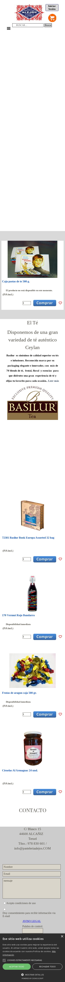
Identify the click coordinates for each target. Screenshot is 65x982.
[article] (32, 275)
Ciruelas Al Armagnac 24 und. (20, 770)
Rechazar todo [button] (47, 966)
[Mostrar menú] (8, 28)
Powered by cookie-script (32, 978)
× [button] (62, 936)
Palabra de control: (32, 926)
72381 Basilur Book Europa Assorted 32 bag (28, 537)
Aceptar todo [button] (16, 966)
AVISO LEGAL (32, 921)
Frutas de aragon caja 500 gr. (19, 692)
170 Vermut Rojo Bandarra (18, 615)
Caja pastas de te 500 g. (16, 281)
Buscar (48, 25)
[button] (32, 974)
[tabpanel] (32, 335)
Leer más (53, 380)
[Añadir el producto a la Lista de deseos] (60, 303)
